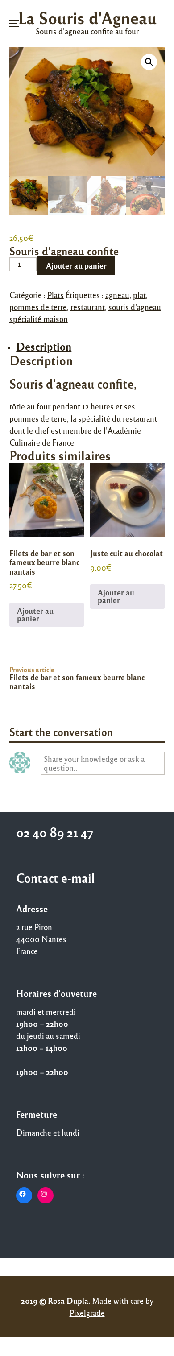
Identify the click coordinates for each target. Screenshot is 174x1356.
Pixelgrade (87, 1313)
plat (139, 295)
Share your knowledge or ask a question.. (94, 763)
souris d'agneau (134, 307)
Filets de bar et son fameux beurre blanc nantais (77, 681)
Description (43, 346)
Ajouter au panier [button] (35, 614)
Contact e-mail (55, 878)
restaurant (87, 307)
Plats (55, 295)
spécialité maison (38, 319)
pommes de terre (38, 307)
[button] (149, 62)
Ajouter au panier (76, 265)
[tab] (90, 347)
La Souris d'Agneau (87, 17)
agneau (117, 295)
